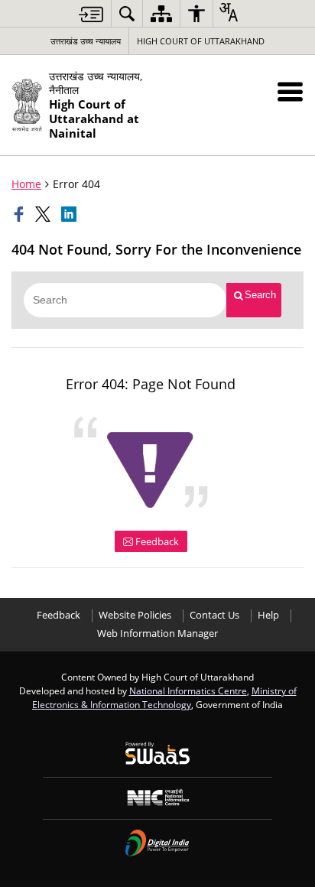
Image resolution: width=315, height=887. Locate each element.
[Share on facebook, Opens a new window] (20, 214)
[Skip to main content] (91, 14)
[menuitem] (127, 13)
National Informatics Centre (188, 690)
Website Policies (135, 615)
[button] (290, 91)
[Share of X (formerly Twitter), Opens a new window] (44, 214)
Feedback (156, 541)
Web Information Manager (157, 633)
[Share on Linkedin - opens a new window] (70, 214)
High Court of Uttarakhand (201, 41)
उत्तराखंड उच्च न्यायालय (85, 41)
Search (260, 295)
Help (268, 615)
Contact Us (214, 615)
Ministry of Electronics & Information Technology (164, 697)
